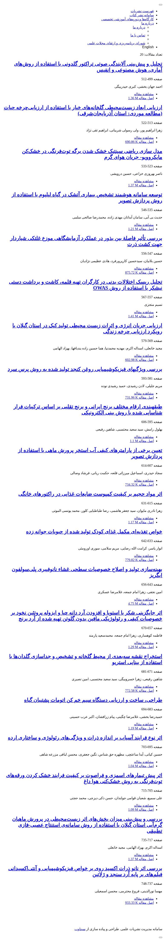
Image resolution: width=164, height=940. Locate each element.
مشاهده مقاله (144, 94)
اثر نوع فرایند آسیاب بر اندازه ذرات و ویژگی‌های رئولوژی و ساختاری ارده (85, 737)
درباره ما (147, 23)
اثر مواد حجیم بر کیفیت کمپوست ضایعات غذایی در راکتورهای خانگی (90, 494)
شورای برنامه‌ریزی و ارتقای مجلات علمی (116, 43)
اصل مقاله (141, 98)
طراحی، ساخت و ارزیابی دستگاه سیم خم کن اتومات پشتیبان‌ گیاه (93, 700)
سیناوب (80, 929)
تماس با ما (137, 35)
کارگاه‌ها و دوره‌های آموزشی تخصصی (127, 19)
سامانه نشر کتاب (142, 15)
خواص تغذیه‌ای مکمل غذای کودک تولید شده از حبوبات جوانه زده (94, 531)
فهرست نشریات (142, 11)
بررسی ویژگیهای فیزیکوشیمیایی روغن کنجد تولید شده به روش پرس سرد (85, 369)
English (148, 47)
